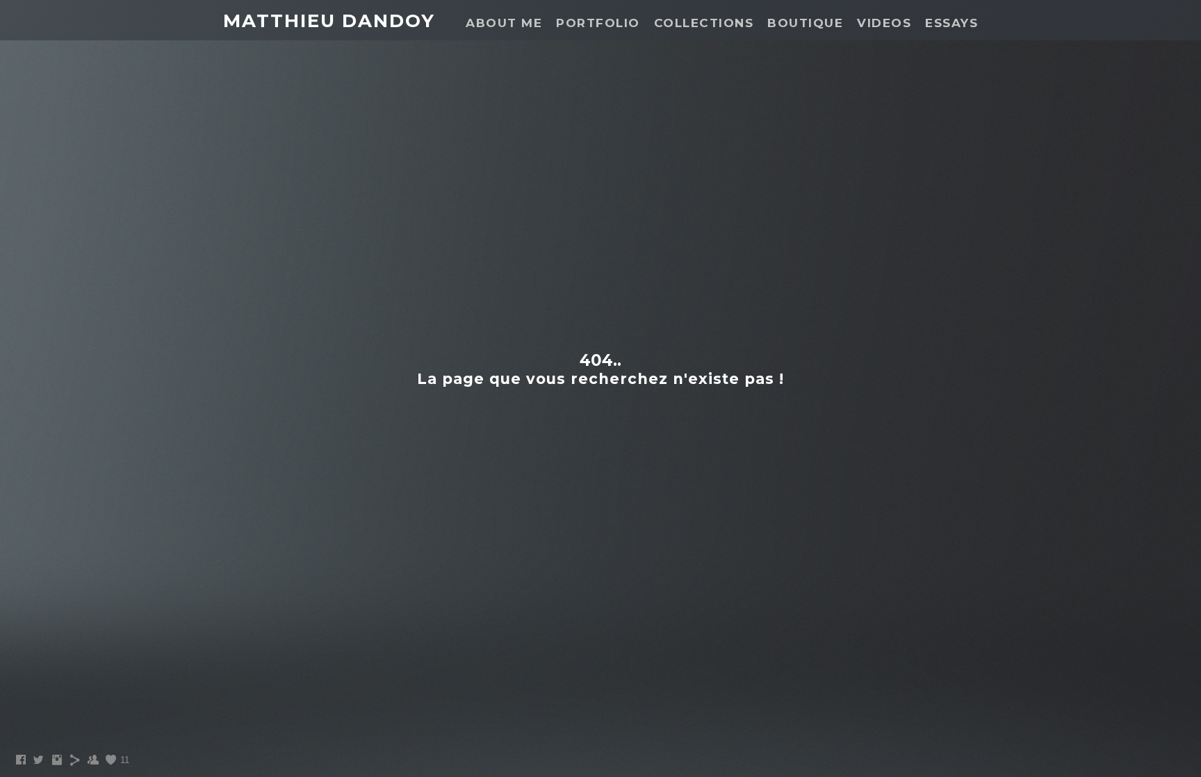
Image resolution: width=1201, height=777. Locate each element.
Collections (704, 23)
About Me (504, 23)
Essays (951, 23)
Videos (884, 23)
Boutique (805, 23)
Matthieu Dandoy (329, 21)
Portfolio (598, 23)
